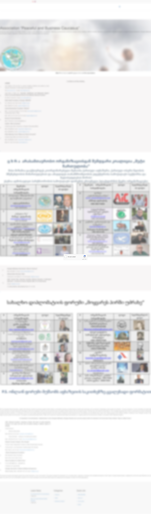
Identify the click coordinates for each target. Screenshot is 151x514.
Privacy (83, 259)
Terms (85, 259)
